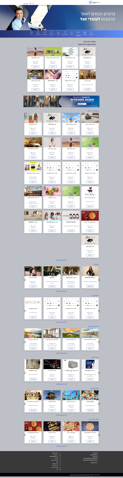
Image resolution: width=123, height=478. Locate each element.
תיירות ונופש (55, 464)
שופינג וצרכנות (54, 460)
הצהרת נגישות (93, 455)
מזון (57, 462)
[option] (33, 277)
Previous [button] (25, 280)
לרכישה (87, 66)
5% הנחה (87, 89)
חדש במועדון (55, 453)
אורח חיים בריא (54, 467)
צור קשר (95, 453)
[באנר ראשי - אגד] (61, 17)
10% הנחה (90, 286)
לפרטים (33, 348)
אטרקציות (55, 455)
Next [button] (99, 280)
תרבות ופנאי (55, 465)
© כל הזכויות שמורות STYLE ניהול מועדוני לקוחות (81, 475)
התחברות (26, 3)
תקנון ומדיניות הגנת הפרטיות (90, 458)
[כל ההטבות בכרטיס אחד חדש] (61, 101)
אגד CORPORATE (54, 456)
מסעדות (56, 458)
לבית (57, 469)
